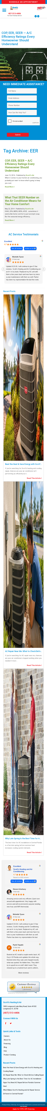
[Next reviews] (43, 269)
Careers (6, 1036)
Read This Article (34, 478)
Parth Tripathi (18, 945)
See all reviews (16, 248)
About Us (7, 1040)
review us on (29, 248)
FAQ (5, 1051)
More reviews (23, 973)
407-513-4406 (14, 13)
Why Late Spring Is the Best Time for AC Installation (22, 1079)
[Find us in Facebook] (38, 16)
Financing (7, 1044)
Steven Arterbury (19, 889)
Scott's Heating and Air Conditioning (22, 870)
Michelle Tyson (18, 257)
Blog (5, 1047)
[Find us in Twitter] (36, 16)
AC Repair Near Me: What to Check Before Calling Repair (23, 1075)
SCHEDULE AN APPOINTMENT (23, 2)
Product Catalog (10, 1055)
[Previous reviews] (3, 269)
